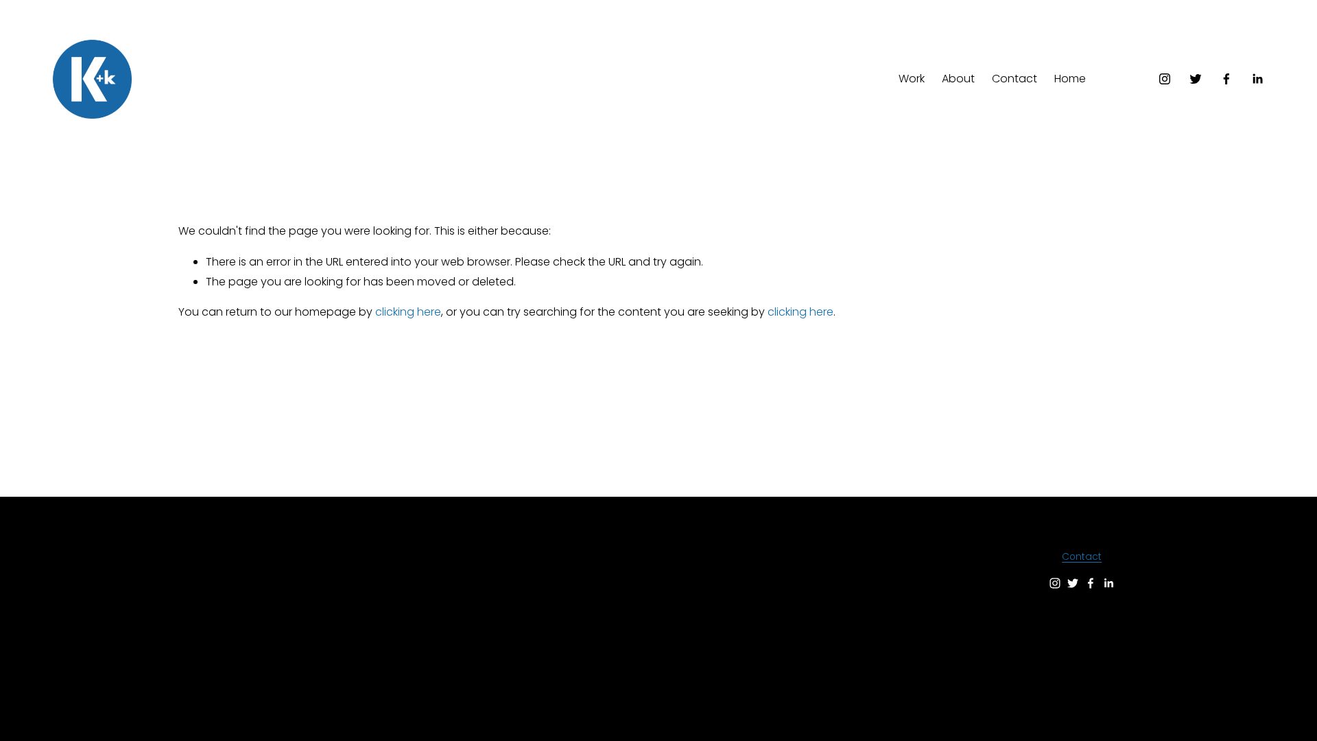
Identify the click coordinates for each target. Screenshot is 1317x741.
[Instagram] (1165, 79)
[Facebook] (1226, 79)
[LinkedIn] (1257, 79)
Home (1070, 78)
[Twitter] (1195, 79)
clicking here (408, 312)
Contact (1014, 78)
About (958, 78)
